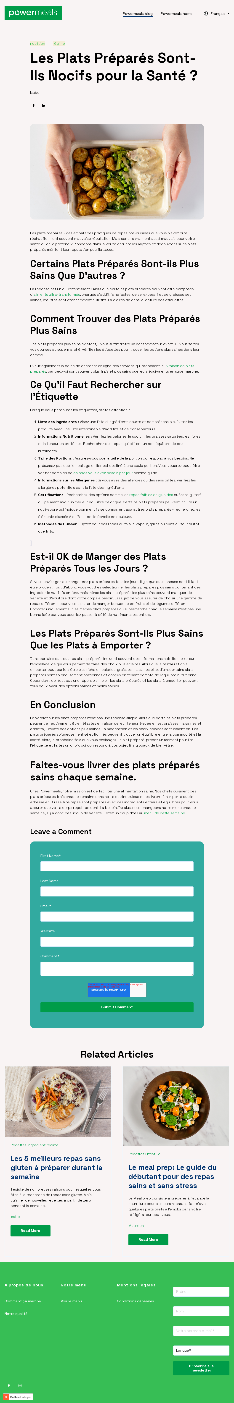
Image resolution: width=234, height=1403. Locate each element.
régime (59, 43)
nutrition (37, 43)
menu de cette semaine (164, 813)
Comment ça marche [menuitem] (23, 1301)
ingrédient (36, 1145)
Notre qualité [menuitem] (16, 1313)
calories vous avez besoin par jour (103, 472)
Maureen (136, 1225)
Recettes (19, 1145)
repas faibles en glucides (151, 494)
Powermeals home (176, 13)
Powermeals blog (138, 13)
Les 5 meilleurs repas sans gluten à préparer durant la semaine (57, 1167)
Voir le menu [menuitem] (71, 1301)
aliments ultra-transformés (56, 294)
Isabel (35, 92)
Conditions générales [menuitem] (135, 1301)
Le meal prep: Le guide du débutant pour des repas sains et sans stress (172, 1176)
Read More (30, 1230)
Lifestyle (152, 1154)
